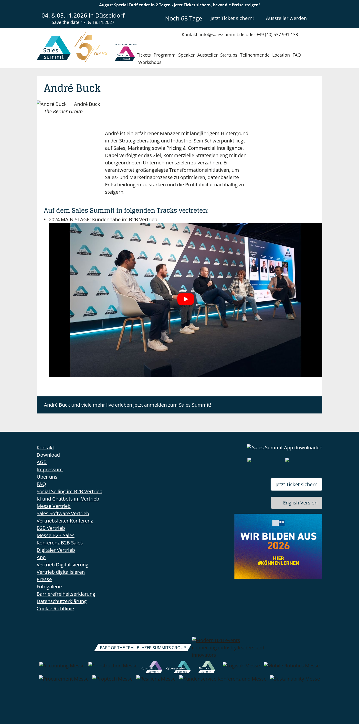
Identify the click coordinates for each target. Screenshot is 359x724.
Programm (165, 55)
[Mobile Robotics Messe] (292, 668)
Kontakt (45, 447)
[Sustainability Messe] (295, 681)
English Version (300, 502)
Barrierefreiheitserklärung (66, 594)
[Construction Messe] (113, 668)
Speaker (186, 55)
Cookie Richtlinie (55, 608)
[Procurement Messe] (64, 681)
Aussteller (207, 55)
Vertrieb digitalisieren (61, 572)
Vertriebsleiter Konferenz (65, 520)
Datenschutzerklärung (62, 601)
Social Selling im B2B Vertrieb (69, 491)
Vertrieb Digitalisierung (62, 564)
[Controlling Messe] (152, 668)
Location (281, 55)
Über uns (47, 476)
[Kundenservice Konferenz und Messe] (223, 681)
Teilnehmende (255, 55)
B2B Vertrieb (51, 528)
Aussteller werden (286, 18)
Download (48, 455)
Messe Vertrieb (54, 506)
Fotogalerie (49, 586)
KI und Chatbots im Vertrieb (68, 498)
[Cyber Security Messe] (178, 668)
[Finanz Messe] (206, 668)
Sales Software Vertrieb (63, 513)
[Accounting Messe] (62, 668)
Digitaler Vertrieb (56, 550)
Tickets (144, 55)
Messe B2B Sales (55, 535)
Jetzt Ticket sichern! (232, 18)
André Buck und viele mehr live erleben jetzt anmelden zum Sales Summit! (127, 405)
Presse (44, 579)
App (41, 557)
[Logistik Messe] (241, 668)
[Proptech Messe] (112, 681)
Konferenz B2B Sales (60, 542)
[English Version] (318, 18)
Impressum (50, 469)
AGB (42, 462)
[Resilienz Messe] (156, 681)
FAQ (297, 55)
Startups (228, 55)
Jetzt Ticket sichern (296, 484)
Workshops (149, 62)
